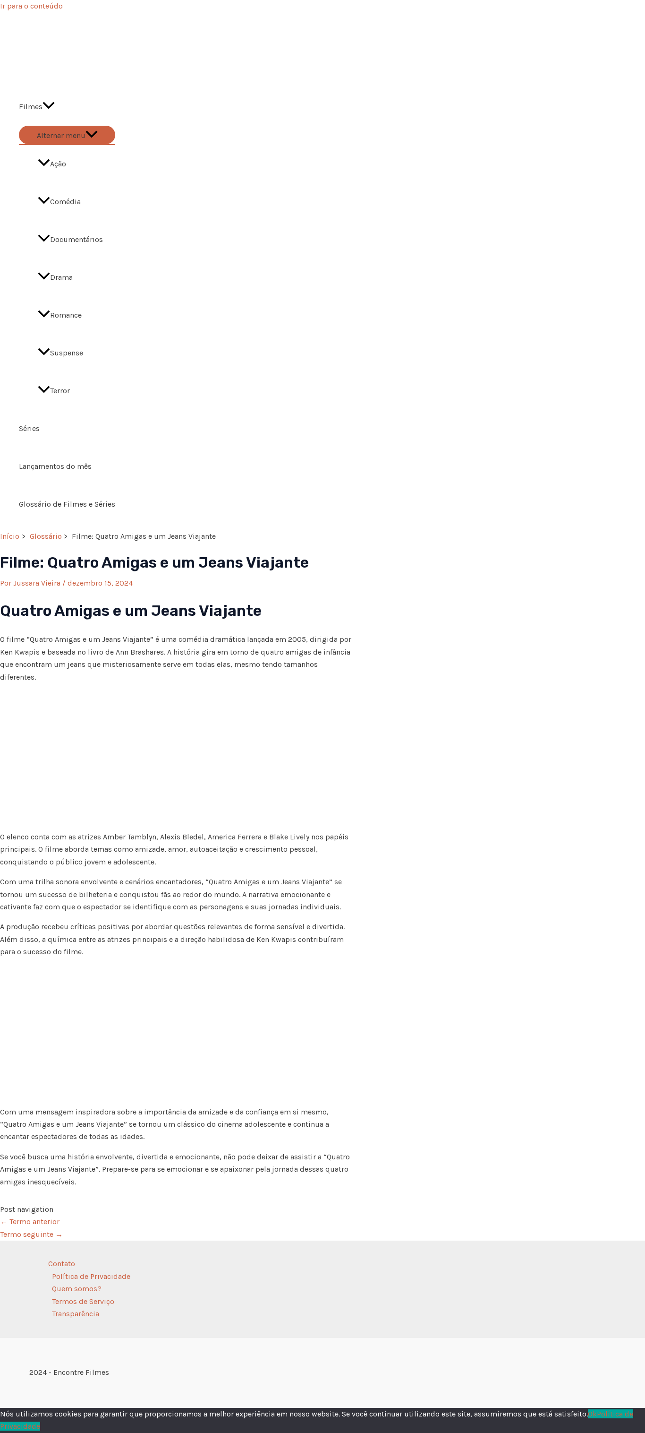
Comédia (65, 201)
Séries (29, 428)
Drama (61, 277)
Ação (58, 163)
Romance (66, 315)
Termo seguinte (31, 1234)
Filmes (30, 106)
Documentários (76, 239)
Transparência (75, 1313)
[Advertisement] (177, 757)
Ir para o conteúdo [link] (31, 5)
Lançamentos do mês (55, 466)
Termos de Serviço (83, 1301)
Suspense (66, 352)
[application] (48, 107)
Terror (60, 390)
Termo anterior (29, 1221)
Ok (592, 1413)
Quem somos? (77, 1288)
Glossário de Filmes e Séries (67, 504)
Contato (61, 1263)
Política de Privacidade (91, 1276)
